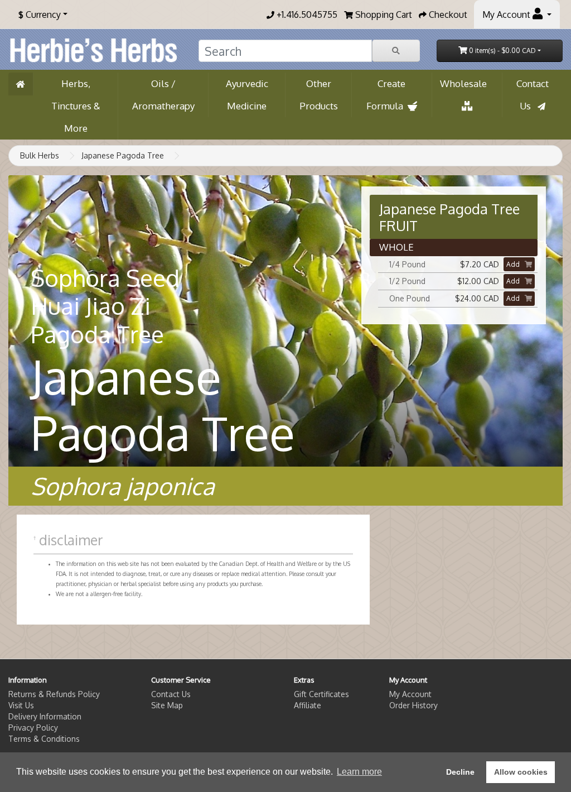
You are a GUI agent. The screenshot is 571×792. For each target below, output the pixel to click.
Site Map (167, 705)
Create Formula (387, 95)
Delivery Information (44, 716)
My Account (410, 694)
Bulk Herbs (39, 155)
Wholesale (466, 83)
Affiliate (307, 705)
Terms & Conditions (44, 738)
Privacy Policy (33, 727)
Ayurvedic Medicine (247, 95)
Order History (413, 705)
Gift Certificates (321, 694)
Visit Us (21, 705)
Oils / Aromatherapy (163, 95)
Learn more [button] (359, 771)
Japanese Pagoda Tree (122, 155)
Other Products (318, 95)
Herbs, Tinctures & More (75, 106)
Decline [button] (460, 771)
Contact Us (532, 95)
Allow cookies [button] (521, 771)
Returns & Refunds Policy (54, 694)
